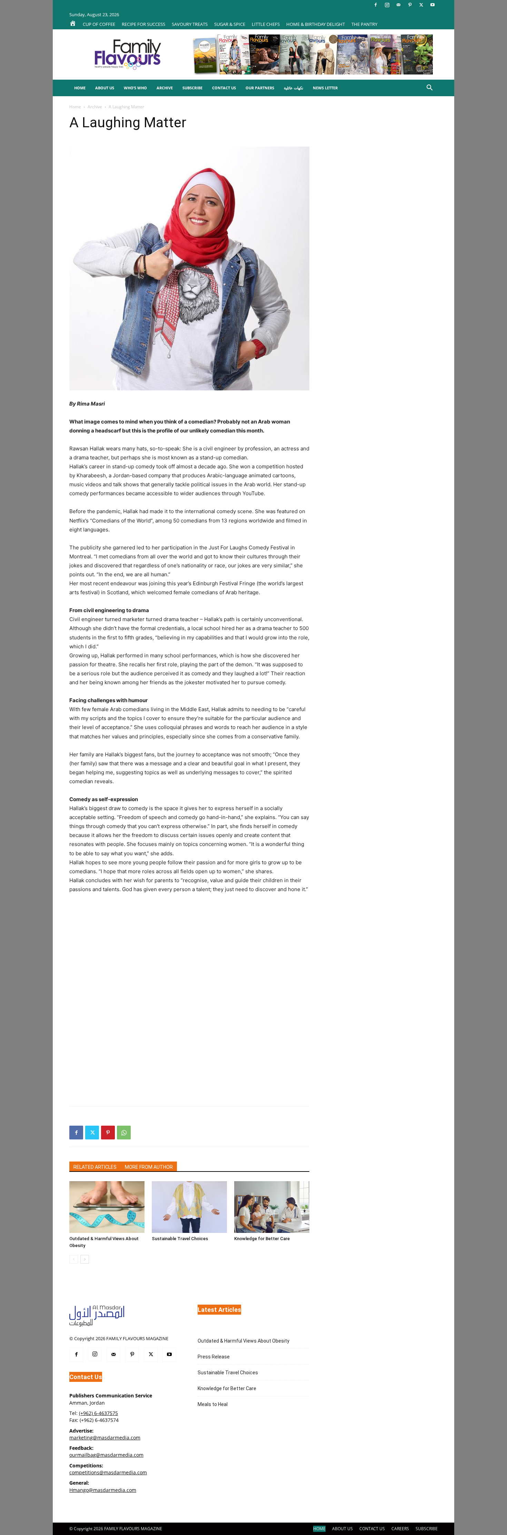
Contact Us (224, 87)
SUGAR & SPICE (229, 24)
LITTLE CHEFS (266, 24)
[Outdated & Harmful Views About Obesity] (107, 1207)
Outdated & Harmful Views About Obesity (243, 1341)
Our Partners (260, 87)
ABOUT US (342, 1529)
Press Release (214, 1356)
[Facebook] (375, 5)
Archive (165, 87)
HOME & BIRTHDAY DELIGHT (315, 24)
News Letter (325, 87)
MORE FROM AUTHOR (149, 1167)
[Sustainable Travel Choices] (189, 1207)
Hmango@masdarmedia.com (102, 1490)
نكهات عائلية (293, 87)
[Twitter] (421, 5)
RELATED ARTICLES (95, 1167)
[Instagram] (387, 5)
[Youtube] (432, 5)
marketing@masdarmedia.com (104, 1437)
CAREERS (400, 1529)
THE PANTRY (364, 24)
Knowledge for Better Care (262, 1238)
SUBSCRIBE (427, 1529)
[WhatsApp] (124, 1132)
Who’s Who (135, 87)
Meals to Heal (213, 1404)
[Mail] (398, 5)
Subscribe (192, 87)
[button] (429, 88)
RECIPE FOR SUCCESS (143, 24)
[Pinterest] (410, 5)
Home (80, 87)
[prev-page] (73, 1259)
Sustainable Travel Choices (180, 1238)
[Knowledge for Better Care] (271, 1207)
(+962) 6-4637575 (98, 1413)
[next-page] (84, 1259)
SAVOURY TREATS (190, 24)
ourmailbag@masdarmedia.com (106, 1455)
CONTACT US (372, 1529)
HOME (319, 1529)
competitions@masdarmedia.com (108, 1472)
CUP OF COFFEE (99, 24)
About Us (104, 87)
